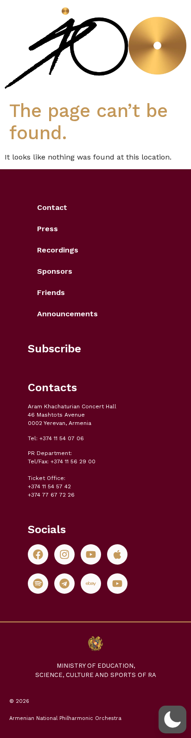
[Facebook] (38, 554)
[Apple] (117, 554)
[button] (172, 719)
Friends (51, 292)
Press (47, 228)
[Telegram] (64, 583)
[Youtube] (91, 554)
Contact (52, 207)
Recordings (57, 250)
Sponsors (54, 271)
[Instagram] (64, 554)
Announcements (67, 313)
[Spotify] (38, 583)
